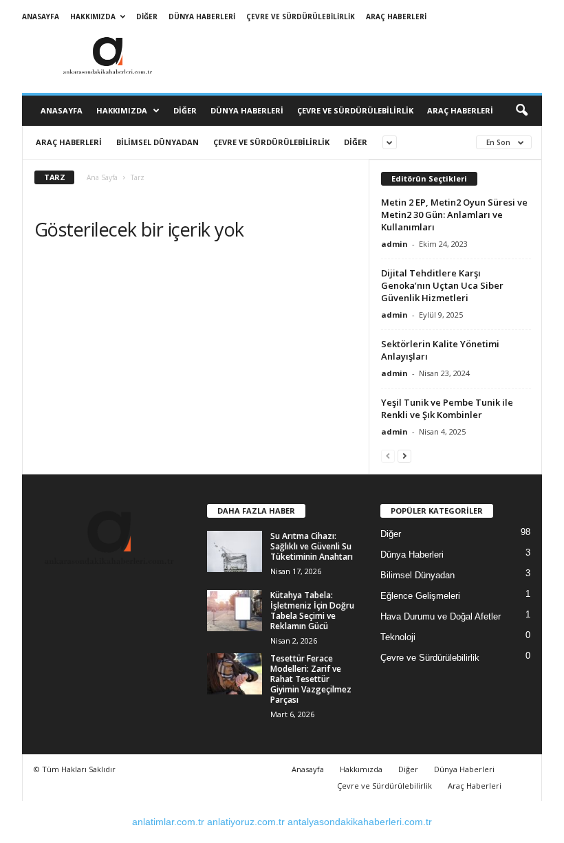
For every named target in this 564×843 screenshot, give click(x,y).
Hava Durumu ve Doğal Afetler (440, 616)
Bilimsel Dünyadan (157, 142)
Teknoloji (397, 637)
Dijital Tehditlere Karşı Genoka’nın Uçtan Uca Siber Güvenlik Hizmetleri (442, 285)
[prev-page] (388, 455)
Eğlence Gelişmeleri (420, 596)
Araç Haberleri (396, 16)
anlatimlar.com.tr (168, 821)
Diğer (147, 16)
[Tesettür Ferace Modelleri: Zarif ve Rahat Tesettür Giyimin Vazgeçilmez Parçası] (234, 673)
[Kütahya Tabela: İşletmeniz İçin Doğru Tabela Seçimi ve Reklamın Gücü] (234, 610)
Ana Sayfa (102, 177)
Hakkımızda (93, 16)
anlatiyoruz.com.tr (246, 821)
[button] (521, 111)
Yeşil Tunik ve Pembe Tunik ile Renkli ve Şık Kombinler (447, 408)
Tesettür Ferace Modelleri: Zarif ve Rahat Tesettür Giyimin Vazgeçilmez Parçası (310, 679)
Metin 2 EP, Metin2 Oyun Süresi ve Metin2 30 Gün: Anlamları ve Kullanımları (454, 214)
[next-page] (404, 455)
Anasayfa (40, 16)
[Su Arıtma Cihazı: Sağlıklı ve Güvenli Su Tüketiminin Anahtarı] (234, 551)
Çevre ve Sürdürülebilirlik (300, 16)
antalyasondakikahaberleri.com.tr (360, 821)
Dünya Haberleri (202, 16)
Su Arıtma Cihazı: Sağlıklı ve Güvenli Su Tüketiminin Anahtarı (311, 546)
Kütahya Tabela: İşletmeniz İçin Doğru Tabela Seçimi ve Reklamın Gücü (312, 610)
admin (394, 244)
